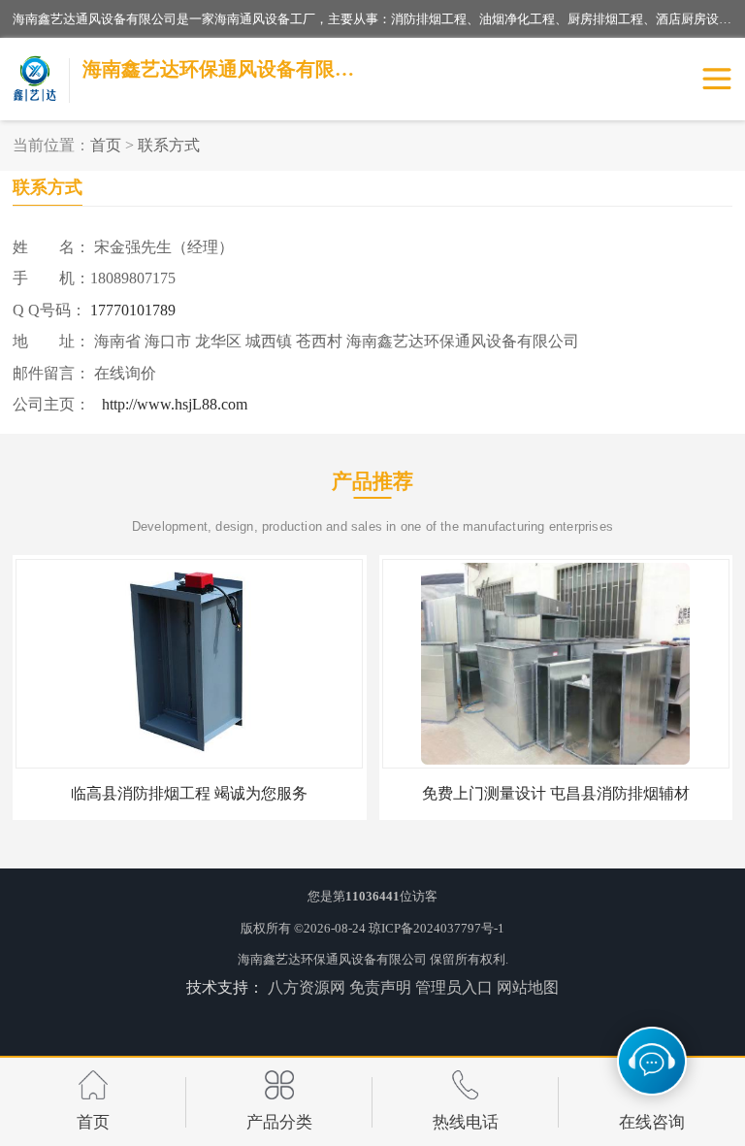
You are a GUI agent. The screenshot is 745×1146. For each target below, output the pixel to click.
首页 (105, 145)
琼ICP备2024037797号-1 (436, 928)
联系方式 (169, 145)
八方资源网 (306, 987)
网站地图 (528, 987)
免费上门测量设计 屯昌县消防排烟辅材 (556, 793)
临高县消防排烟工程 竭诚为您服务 (189, 793)
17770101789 (133, 310)
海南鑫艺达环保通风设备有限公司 (332, 959)
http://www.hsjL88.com (174, 404)
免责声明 (380, 987)
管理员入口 (454, 987)
